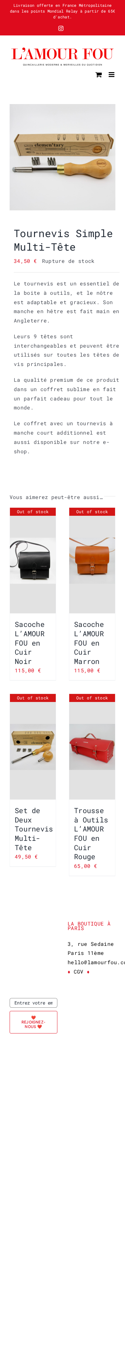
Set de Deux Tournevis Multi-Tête (34, 829)
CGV (78, 971)
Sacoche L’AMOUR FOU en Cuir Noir (30, 643)
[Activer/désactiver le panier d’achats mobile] (99, 74)
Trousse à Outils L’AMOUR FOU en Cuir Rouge (91, 833)
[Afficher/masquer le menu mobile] (112, 74)
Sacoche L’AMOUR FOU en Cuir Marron (89, 643)
